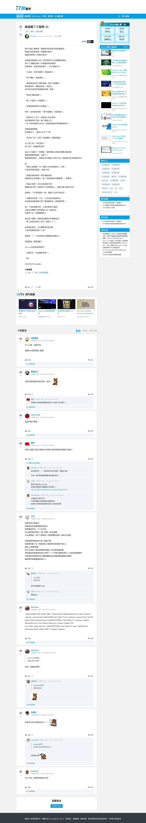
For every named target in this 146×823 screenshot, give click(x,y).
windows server (107, 192)
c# (116, 188)
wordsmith (34, 740)
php (111, 188)
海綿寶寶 (34, 338)
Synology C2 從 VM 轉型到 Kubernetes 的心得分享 (119, 71)
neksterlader (35, 495)
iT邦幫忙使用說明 (114, 819)
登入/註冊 (125, 16)
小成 (32, 481)
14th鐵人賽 (115, 169)
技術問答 (27, 16)
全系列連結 (43, 272)
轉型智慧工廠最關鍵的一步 (119, 52)
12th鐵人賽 (115, 172)
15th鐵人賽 (105, 165)
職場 (32, 31)
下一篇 (34, 272)
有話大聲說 (39, 31)
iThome (61, 819)
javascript (105, 180)
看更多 (126, 47)
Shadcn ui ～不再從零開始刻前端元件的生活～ (119, 104)
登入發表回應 (30, 364)
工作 (27, 31)
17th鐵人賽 (105, 172)
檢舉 (91, 287)
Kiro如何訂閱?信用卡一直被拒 (112, 203)
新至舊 (85, 331)
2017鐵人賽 (105, 184)
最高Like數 (93, 331)
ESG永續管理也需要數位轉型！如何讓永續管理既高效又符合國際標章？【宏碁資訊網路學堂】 (119, 62)
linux (120, 188)
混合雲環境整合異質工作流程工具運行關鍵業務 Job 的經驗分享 (119, 116)
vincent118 (35, 415)
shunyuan (35, 607)
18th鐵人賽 (115, 184)
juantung (34, 771)
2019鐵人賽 (122, 176)
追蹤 (39, 287)
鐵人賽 (114, 176)
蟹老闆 (33, 573)
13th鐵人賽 (105, 169)
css (116, 192)
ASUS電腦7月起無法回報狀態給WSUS (114, 205)
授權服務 (76, 819)
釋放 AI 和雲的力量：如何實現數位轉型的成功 (119, 93)
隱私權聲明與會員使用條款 (97, 819)
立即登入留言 (56, 806)
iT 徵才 (44, 16)
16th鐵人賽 (115, 165)
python (123, 180)
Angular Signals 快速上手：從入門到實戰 (119, 137)
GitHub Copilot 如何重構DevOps (119, 126)
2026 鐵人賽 (58, 16)
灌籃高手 (34, 372)
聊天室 (50, 16)
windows (105, 188)
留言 (29, 287)
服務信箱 (83, 819)
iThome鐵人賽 (115, 25)
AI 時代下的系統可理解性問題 (112, 254)
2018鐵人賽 (114, 180)
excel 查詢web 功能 (109, 207)
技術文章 (20, 16)
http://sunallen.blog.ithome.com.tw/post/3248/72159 (49, 490)
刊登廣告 (68, 819)
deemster (34, 468)
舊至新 (78, 331)
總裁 (32, 399)
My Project (36, 16)
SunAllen (33, 36)
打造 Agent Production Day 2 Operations (119, 149)
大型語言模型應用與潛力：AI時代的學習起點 (119, 83)
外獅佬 (33, 712)
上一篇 (27, 272)
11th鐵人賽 (105, 176)
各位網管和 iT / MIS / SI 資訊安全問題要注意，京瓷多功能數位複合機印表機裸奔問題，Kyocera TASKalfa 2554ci (115, 236)
